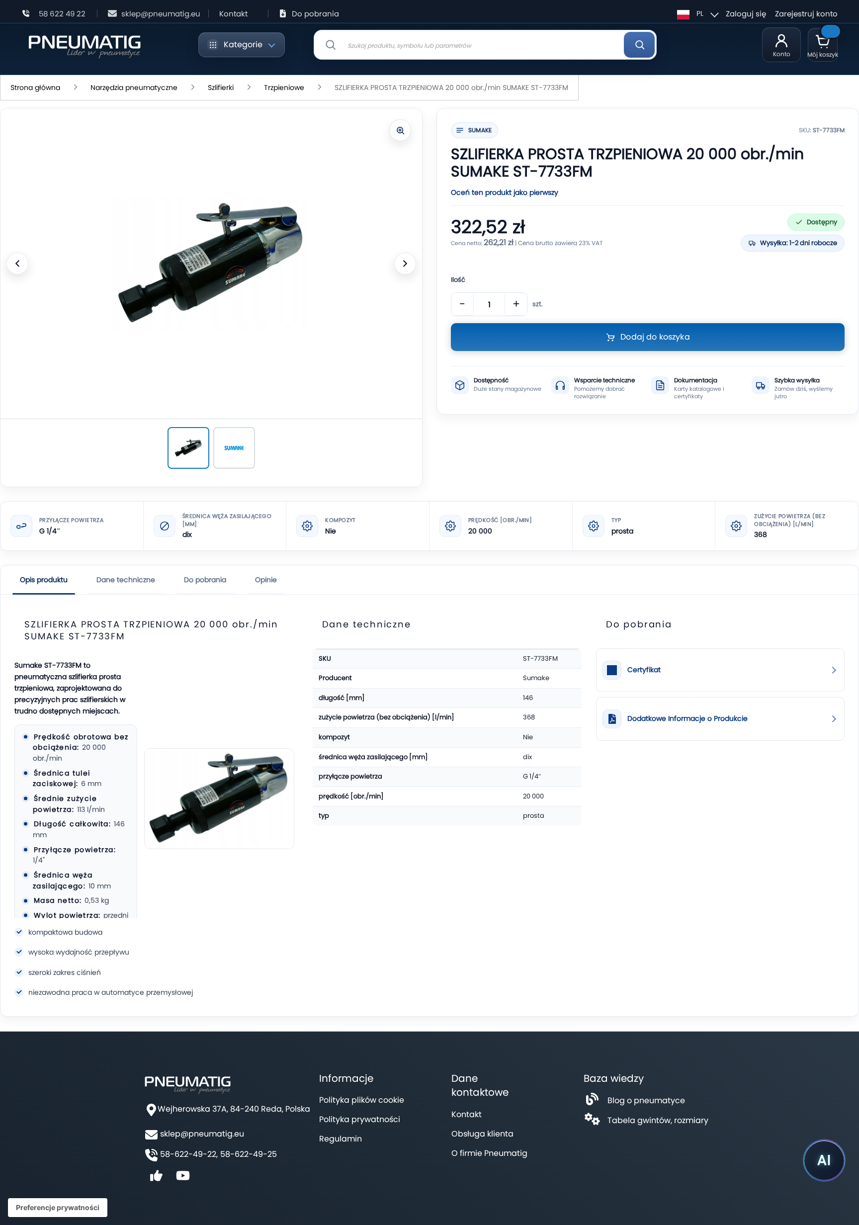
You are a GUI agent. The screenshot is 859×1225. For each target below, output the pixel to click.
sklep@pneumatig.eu (160, 13)
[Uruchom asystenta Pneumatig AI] (824, 1160)
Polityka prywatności (359, 1119)
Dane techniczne (125, 580)
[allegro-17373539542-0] (188, 448)
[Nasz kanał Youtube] (182, 1179)
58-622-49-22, (189, 1154)
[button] (696, 13)
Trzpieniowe (284, 87)
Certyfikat (644, 670)
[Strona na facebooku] (156, 1179)
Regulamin (340, 1138)
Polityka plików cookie (361, 1100)
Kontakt (233, 13)
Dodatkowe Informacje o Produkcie (687, 718)
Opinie (266, 580)
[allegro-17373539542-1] (234, 448)
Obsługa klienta (482, 1133)
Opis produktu (44, 580)
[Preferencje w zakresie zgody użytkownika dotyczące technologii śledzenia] (57, 1207)
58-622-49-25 (248, 1154)
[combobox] (485, 45)
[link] (720, 670)
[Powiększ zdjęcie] (400, 130)
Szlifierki (221, 87)
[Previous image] (17, 263)
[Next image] (405, 263)
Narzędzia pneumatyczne (133, 87)
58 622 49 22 (62, 13)
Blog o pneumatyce (646, 1100)
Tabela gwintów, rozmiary (657, 1120)
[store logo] (84, 45)
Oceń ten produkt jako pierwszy (504, 192)
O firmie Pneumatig (489, 1153)
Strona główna (35, 87)
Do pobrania (315, 13)
